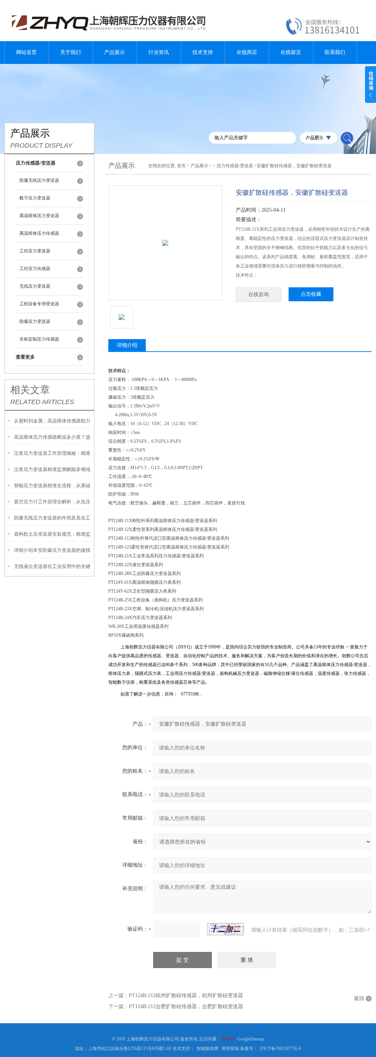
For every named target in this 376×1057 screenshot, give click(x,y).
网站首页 (26, 52)
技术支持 (202, 52)
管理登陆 (230, 1048)
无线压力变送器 (34, 286)
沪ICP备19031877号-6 (280, 1048)
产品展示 (114, 52)
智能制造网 (207, 1048)
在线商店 (246, 52)
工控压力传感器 (34, 268)
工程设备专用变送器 (39, 303)
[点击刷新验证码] (225, 929)
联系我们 (335, 52)
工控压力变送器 (34, 251)
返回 (359, 998)
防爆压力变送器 (34, 321)
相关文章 (30, 389)
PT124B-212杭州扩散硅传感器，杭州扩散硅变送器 (186, 995)
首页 (181, 165)
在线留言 (291, 52)
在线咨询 (258, 294)
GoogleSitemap (250, 1039)
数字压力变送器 (34, 198)
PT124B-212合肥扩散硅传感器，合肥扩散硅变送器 (186, 1006)
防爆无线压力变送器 (39, 180)
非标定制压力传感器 (39, 339)
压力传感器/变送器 (235, 165)
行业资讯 (158, 52)
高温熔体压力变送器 (39, 215)
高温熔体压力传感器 (39, 233)
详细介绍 (127, 345)
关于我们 (70, 52)
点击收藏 (311, 294)
